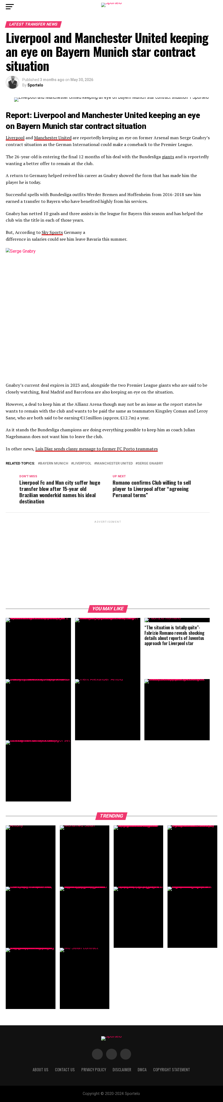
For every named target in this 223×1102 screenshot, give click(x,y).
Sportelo (35, 85)
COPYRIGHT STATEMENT (171, 1069)
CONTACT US (65, 1069)
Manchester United (53, 138)
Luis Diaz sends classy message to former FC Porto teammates (96, 449)
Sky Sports (52, 232)
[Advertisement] (108, 562)
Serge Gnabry (150, 463)
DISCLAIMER (122, 1069)
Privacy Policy (93, 1069)
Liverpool (15, 138)
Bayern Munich (54, 463)
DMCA (142, 1069)
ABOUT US (40, 1069)
